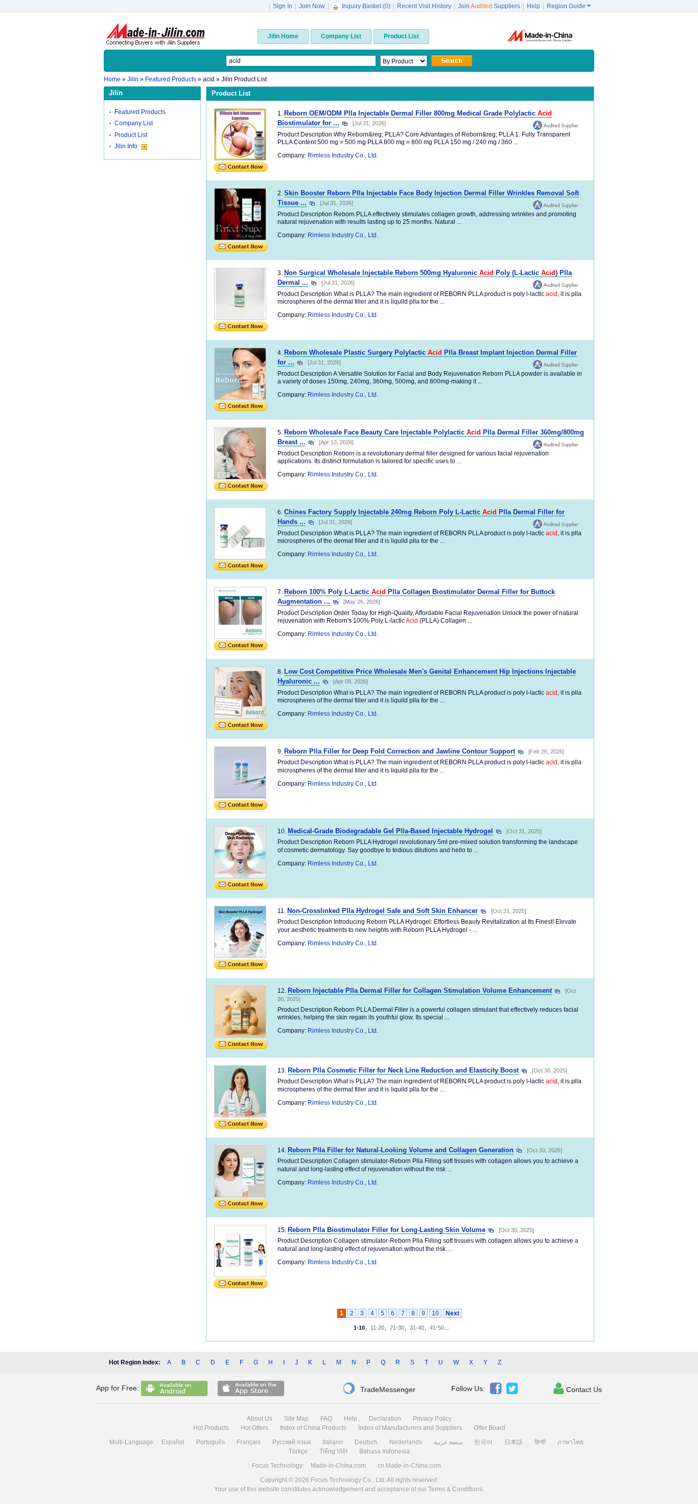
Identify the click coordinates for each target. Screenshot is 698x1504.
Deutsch (366, 1442)
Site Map (296, 1418)
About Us (259, 1418)
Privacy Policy (432, 1418)
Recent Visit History (424, 6)
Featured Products (140, 112)
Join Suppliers (489, 6)
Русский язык (291, 1442)
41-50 (437, 1328)
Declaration (385, 1418)
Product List (130, 135)
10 (435, 1313)
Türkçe (298, 1451)
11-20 (377, 1328)
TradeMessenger (378, 1388)
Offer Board (489, 1427)
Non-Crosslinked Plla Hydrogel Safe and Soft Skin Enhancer (382, 911)
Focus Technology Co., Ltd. (348, 1480)
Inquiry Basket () (366, 6)
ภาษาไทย (570, 1442)
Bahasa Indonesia (384, 1451)
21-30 (397, 1328)
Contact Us (577, 1388)
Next (452, 1313)
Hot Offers (254, 1427)
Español (172, 1442)
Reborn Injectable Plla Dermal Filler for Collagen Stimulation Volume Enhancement (420, 990)
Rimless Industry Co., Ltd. (343, 155)
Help (533, 6)
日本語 (513, 1442)
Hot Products (211, 1427)
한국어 (483, 1442)
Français (249, 1442)
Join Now (312, 6)
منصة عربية (448, 1442)
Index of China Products (313, 1427)
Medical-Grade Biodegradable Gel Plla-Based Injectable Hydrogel (390, 831)
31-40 (417, 1328)
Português (210, 1442)
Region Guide (569, 6)
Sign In (282, 6)
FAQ (326, 1418)
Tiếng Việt (333, 1451)
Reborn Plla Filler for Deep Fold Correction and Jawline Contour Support (399, 751)
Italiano (332, 1442)
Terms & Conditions (455, 1489)
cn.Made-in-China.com (409, 1465)
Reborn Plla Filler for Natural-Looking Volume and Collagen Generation (401, 1150)
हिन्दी (540, 1442)
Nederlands (405, 1442)
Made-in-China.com (338, 1465)
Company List (133, 123)
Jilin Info (126, 146)
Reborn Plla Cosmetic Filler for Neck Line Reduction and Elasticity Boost (403, 1070)
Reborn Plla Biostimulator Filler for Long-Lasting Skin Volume (386, 1230)
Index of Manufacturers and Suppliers (410, 1427)
